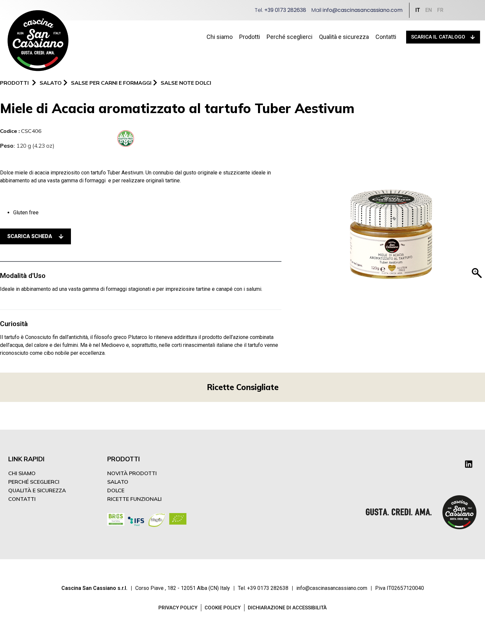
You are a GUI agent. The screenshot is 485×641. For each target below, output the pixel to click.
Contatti (385, 36)
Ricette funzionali (134, 499)
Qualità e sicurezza (344, 36)
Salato (117, 481)
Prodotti (249, 36)
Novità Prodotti (132, 473)
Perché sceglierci (289, 36)
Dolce (115, 490)
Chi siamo (220, 36)
